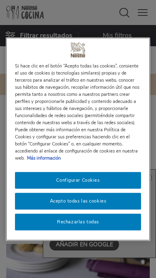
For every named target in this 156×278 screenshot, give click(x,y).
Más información (44, 158)
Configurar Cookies (77, 180)
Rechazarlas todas (78, 221)
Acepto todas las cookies (78, 201)
